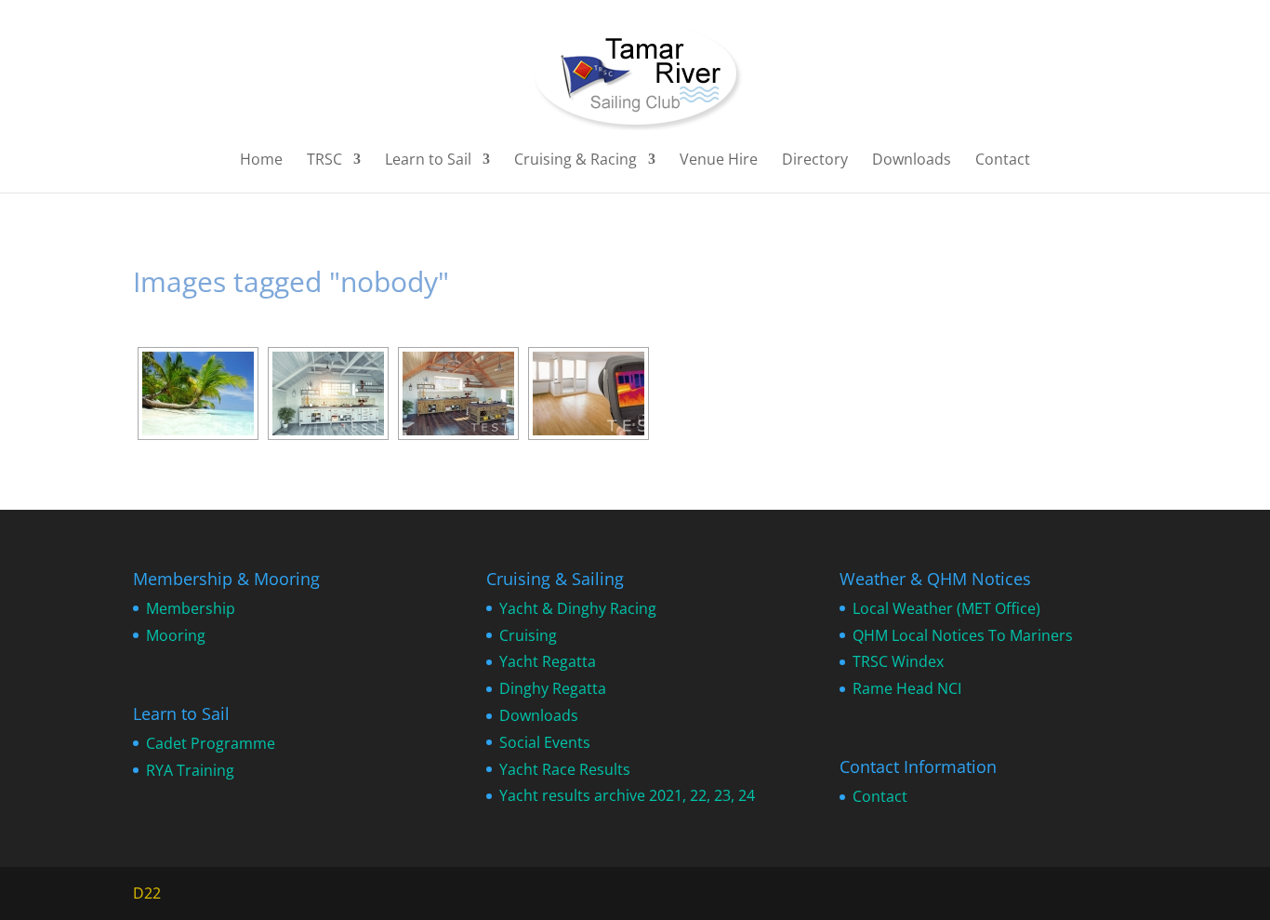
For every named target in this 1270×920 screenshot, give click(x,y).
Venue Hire (719, 161)
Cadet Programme (210, 743)
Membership (190, 608)
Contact (1002, 161)
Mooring (175, 635)
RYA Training (190, 770)
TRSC (324, 161)
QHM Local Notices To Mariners (963, 635)
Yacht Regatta (547, 661)
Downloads (911, 161)
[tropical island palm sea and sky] (198, 393)
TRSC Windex (898, 661)
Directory (815, 161)
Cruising (528, 635)
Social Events (544, 742)
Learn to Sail (428, 161)
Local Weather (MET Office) (946, 608)
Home (261, 161)
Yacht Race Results (564, 769)
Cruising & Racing (575, 161)
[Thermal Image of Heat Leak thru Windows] (588, 393)
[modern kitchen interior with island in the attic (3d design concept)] (328, 393)
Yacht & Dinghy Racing (577, 608)
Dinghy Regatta (552, 688)
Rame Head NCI (907, 688)
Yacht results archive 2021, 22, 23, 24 (627, 795)
